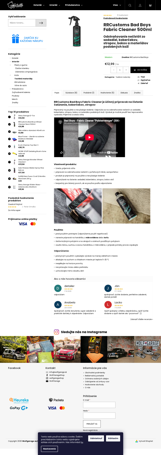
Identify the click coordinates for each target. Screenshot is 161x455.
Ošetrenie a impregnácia (26, 72)
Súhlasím (113, 438)
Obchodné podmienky (95, 372)
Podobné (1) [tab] (89, 92)
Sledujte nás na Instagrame (84, 332)
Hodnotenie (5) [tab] (107, 92)
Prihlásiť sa (92, 424)
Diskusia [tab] (124, 92)
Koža (17, 75)
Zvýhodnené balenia (21, 92)
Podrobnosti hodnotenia (115, 18)
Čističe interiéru (22, 68)
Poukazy (15, 95)
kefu (106, 237)
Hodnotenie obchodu (94, 384)
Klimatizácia (20, 82)
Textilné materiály (23, 78)
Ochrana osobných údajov (97, 378)
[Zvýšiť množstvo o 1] (126, 70)
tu (82, 442)
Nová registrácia (90, 430)
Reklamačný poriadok (94, 375)
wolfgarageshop (56, 378)
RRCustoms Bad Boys (139, 57)
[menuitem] (39, 5)
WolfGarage (54, 381)
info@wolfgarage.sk (58, 372)
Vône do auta (21, 85)
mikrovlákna (92, 237)
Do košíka (142, 70)
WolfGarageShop (57, 375)
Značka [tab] (137, 92)
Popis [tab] (57, 92)
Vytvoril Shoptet (146, 441)
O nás (87, 387)
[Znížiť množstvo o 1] (114, 70)
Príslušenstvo (18, 89)
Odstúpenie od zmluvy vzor (97, 381)
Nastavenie (49, 448)
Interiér (15, 61)
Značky (15, 102)
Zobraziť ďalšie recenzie (141, 319)
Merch (15, 99)
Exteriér (15, 58)
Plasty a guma (21, 65)
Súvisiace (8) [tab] (71, 92)
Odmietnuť (96, 438)
